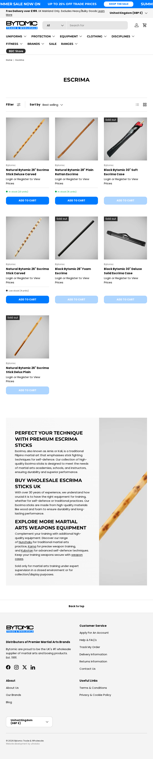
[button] (145, 25)
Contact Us (87, 669)
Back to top (76, 606)
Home (9, 60)
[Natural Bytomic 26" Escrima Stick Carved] (27, 238)
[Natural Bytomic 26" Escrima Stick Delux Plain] (27, 336)
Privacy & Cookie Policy (95, 695)
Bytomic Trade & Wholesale (28, 740)
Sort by (35, 104)
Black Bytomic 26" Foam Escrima (73, 271)
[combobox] (85, 25)
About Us (12, 688)
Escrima (19, 60)
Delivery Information (93, 654)
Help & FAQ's (88, 640)
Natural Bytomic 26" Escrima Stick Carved (27, 271)
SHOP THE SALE (118, 4)
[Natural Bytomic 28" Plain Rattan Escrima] (76, 139)
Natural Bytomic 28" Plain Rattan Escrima (74, 172)
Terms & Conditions (93, 688)
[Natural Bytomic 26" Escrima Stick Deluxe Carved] (27, 139)
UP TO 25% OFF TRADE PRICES (72, 4)
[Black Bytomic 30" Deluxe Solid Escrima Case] (125, 238)
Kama (32, 546)
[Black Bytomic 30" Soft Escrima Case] (125, 139)
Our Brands (13, 695)
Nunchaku (25, 542)
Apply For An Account (94, 633)
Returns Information (93, 661)
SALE (53, 44)
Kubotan (27, 550)
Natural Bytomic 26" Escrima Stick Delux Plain (27, 370)
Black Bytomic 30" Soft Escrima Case (121, 172)
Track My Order (89, 647)
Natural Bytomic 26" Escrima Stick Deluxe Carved (27, 172)
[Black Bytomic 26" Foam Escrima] (76, 238)
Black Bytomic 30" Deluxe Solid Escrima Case (123, 271)
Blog (9, 702)
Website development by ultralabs (23, 743)
